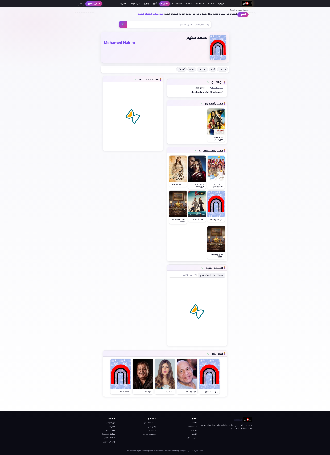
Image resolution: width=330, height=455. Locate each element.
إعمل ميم (152, 426)
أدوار (155, 3)
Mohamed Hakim (119, 42)
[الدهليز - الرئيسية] (247, 3)
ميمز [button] (212, 3)
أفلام (213, 69)
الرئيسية (221, 3)
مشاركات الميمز (150, 422)
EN (81, 3)
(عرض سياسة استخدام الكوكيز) (150, 14)
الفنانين (194, 430)
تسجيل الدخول (94, 3)
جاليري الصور (192, 437)
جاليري (146, 3)
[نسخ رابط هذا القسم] (207, 82)
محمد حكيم (197, 37)
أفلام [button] (190, 3)
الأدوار (194, 434)
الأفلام (194, 422)
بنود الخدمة (110, 430)
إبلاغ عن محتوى (109, 441)
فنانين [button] (165, 3)
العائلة (191, 69)
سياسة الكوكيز (109, 437)
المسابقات (152, 430)
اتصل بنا (123, 3)
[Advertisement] (84, 56)
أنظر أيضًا (181, 69)
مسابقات (200, 3)
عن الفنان (222, 69)
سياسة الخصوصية (108, 434)
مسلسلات (203, 69)
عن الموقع (135, 3)
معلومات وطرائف (149, 434)
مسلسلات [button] (178, 3)
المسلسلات (192, 426)
